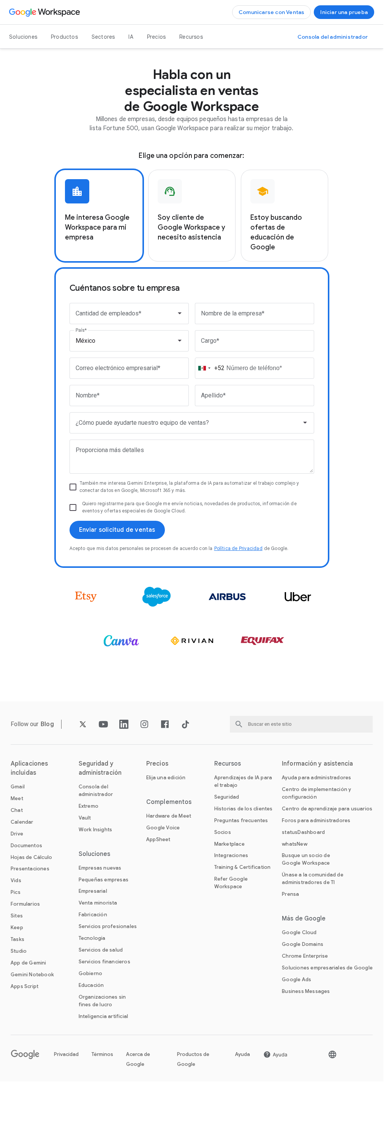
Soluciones (23, 36)
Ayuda (242, 1054)
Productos (64, 36)
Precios (156, 36)
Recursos (191, 36)
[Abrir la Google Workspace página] (45, 12)
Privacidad (66, 1054)
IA (130, 36)
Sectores (103, 36)
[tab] (99, 215)
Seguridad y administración (100, 768)
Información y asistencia (317, 764)
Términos (102, 1054)
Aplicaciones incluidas (29, 768)
